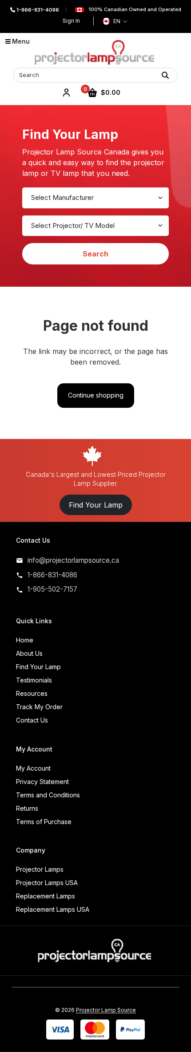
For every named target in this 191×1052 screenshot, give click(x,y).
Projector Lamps (40, 869)
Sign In (71, 20)
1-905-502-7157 (52, 589)
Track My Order (39, 707)
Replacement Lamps (45, 896)
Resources (32, 693)
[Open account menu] (66, 92)
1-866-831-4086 (37, 9)
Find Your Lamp (96, 504)
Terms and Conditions (48, 795)
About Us (29, 653)
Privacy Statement (42, 781)
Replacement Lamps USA (52, 909)
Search (95, 253)
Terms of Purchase (44, 821)
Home (24, 640)
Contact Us (32, 720)
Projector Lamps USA (47, 882)
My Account (33, 768)
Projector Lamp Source (106, 1010)
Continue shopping (95, 395)
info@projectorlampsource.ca (73, 560)
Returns (27, 808)
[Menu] (11, 45)
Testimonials (34, 680)
